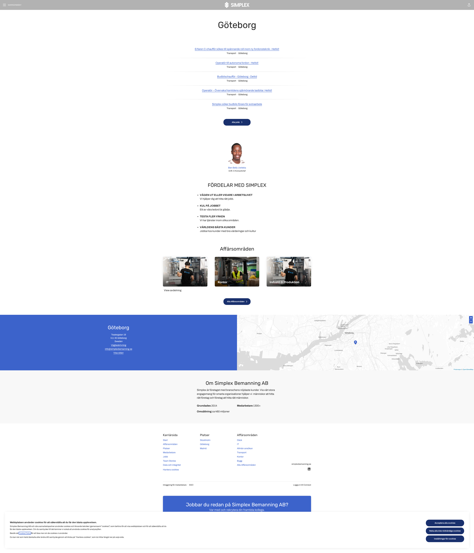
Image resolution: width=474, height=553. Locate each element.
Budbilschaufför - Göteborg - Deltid (237, 76)
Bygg (239, 461)
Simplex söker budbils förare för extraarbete (237, 104)
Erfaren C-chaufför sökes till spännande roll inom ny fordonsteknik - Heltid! (237, 49)
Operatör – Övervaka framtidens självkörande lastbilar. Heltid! (237, 90)
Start (165, 440)
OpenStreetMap (468, 369)
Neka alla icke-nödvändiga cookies (445, 531)
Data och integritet (172, 465)
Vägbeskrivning (118, 345)
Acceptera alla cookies (445, 523)
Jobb (165, 456)
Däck (239, 440)
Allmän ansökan (245, 448)
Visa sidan (118, 353)
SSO (191, 485)
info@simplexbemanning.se (118, 349)
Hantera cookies (171, 469)
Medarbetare (169, 452)
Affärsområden (170, 444)
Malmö (203, 448)
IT (238, 444)
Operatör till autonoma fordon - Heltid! (237, 62)
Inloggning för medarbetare (175, 485)
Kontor (240, 456)
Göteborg (204, 444)
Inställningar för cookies (445, 539)
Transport (241, 452)
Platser (166, 448)
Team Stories (169, 461)
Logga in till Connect (302, 485)
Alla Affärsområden (246, 465)
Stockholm (205, 440)
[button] (469, 4)
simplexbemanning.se (301, 464)
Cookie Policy (25, 533)
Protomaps (457, 369)
